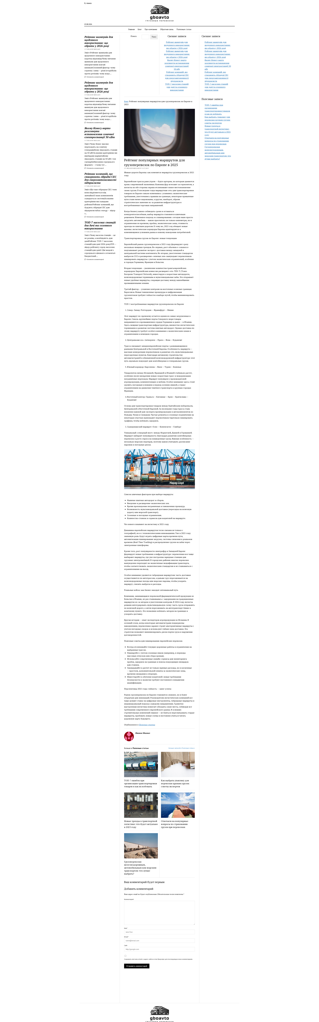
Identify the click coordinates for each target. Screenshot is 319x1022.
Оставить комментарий (95, 77)
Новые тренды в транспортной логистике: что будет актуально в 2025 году (141, 824)
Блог (140, 29)
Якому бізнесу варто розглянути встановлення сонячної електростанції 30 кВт (99, 133)
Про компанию (151, 29)
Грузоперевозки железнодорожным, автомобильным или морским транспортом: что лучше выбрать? (140, 867)
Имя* (125, 928)
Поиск (134, 36)
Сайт (125, 945)
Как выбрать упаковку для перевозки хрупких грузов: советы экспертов (175, 783)
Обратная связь (166, 29)
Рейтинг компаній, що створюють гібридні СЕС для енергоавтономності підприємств (100, 178)
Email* (126, 937)
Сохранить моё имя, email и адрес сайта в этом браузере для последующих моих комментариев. (158, 959)
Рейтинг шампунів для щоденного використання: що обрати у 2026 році (98, 41)
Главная (131, 29)
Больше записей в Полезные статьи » (182, 748)
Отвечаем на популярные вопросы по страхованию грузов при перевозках (174, 824)
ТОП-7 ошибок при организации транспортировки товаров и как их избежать (140, 783)
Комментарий (129, 899)
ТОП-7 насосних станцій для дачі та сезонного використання (100, 225)
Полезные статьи (183, 29)
